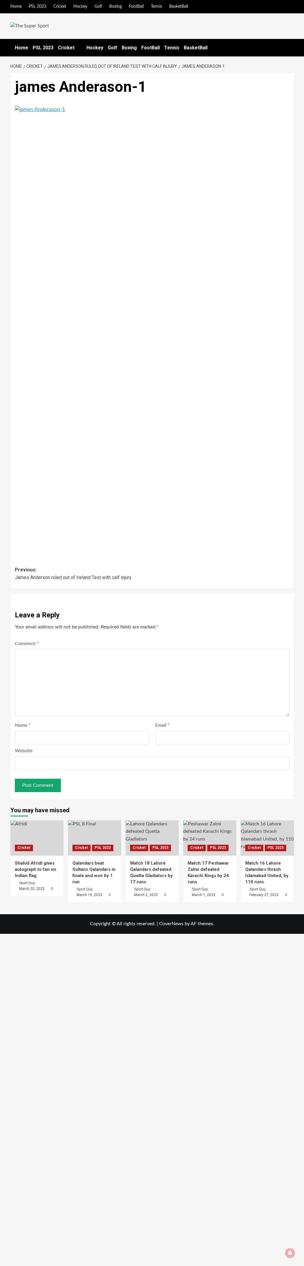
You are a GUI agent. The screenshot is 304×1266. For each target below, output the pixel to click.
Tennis (156, 6)
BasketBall (178, 6)
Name (23, 725)
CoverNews (171, 923)
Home (16, 6)
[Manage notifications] (290, 1253)
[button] (290, 47)
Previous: (73, 573)
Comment (27, 643)
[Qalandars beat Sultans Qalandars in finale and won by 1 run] (94, 838)
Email (162, 725)
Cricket (59, 6)
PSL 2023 (37, 6)
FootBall (136, 6)
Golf (98, 6)
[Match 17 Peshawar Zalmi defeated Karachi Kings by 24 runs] (209, 838)
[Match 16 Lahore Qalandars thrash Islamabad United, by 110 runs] (267, 838)
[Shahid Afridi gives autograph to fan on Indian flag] (37, 838)
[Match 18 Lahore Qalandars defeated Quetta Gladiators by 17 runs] (152, 838)
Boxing (115, 6)
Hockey (80, 6)
